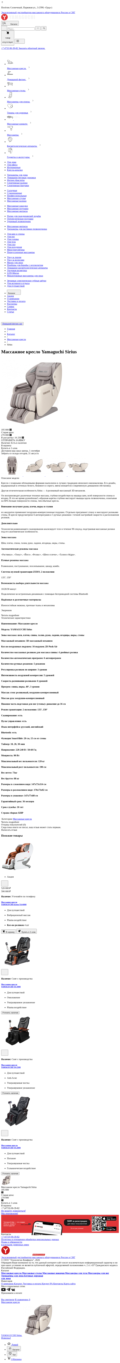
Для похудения (14, 247)
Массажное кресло (9, 902)
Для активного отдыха (18, 283)
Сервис (10, 306)
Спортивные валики (17, 183)
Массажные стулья (16, 198)
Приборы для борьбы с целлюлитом (25, 265)
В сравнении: (22, 1299)
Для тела (11, 242)
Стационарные (14, 193)
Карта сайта (70, 1283)
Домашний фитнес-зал (12, 324)
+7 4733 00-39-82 (10, 48)
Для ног (11, 236)
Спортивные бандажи (18, 185)
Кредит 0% (47, 1283)
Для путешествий (16, 286)
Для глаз (11, 244)
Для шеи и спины (16, 234)
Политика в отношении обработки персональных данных (30, 1239)
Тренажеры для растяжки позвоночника (27, 229)
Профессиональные (17, 195)
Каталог (12, 293)
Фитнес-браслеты (16, 180)
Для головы (13, 239)
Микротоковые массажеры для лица (25, 275)
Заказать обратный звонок (32, 48)
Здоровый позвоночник (19, 221)
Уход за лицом (14, 257)
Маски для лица (15, 262)
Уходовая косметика (17, 270)
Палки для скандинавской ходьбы (24, 216)
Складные (12, 190)
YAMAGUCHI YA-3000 (11, 987)
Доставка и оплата (16, 301)
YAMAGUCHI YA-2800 (11, 1148)
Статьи (10, 312)
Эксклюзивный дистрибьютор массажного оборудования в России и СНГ (38, 12)
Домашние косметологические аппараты (27, 268)
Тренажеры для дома (17, 175)
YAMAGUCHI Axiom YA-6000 (13, 904)
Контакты (12, 309)
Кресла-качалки (15, 170)
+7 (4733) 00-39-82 (10, 1237)
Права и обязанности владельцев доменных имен (15, 1243)
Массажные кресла (22, 819)
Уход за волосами (15, 260)
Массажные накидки (17, 206)
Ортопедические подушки (20, 219)
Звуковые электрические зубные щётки (26, 280)
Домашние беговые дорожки (21, 177)
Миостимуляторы (16, 249)
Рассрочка (12, 304)
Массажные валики (16, 201)
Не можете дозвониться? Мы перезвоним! (13, 1212)
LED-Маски (13, 273)
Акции (10, 296)
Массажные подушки (17, 208)
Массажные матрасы (17, 211)
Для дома (11, 162)
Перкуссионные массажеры (21, 252)
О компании (13, 298)
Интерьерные (13, 167)
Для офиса (12, 165)
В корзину (10, 932)
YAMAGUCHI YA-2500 (11, 1067)
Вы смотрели (7, 1299)
